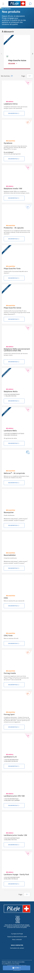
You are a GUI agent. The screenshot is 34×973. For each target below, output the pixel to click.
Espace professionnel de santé (17, 936)
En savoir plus (13, 113)
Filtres (16, 968)
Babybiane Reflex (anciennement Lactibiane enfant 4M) (17, 350)
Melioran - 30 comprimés (14, 473)
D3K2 (6, 598)
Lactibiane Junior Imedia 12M (15, 835)
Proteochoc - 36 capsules (14, 228)
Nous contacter (17, 939)
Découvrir (11, 63)
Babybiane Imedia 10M (13, 188)
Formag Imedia (10, 673)
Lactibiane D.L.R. (10, 757)
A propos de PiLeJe (17, 934)
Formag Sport (9, 714)
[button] (32, 53)
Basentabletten (10, 555)
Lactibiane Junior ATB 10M (14, 796)
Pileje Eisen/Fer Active (12, 308)
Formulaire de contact (17, 948)
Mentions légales (7, 962)
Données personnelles (18, 962)
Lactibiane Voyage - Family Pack (16, 874)
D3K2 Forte (8, 635)
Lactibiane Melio (10, 430)
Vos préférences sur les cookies (10, 964)
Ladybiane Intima (10, 104)
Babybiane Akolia (10, 391)
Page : (23, 76)
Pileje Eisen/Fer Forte (12, 268)
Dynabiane (8, 143)
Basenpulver (9, 512)
